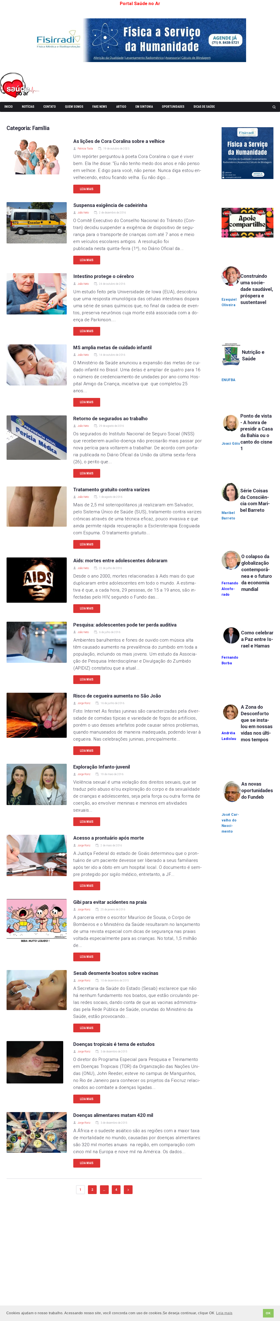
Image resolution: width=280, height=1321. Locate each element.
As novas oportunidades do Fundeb (257, 790)
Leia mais (87, 189)
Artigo (121, 106)
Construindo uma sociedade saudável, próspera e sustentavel (256, 289)
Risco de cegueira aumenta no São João (117, 696)
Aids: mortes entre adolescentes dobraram (120, 560)
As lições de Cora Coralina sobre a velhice (119, 141)
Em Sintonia (144, 106)
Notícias (28, 106)
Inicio (8, 106)
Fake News (99, 106)
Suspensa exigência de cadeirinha (110, 205)
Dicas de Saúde (204, 106)
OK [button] (268, 1313)
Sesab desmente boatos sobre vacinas (115, 973)
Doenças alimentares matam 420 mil (113, 1115)
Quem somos (74, 106)
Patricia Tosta (85, 148)
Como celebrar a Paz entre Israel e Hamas (257, 639)
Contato (49, 106)
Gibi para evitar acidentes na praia (110, 902)
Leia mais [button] (224, 1313)
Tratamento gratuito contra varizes (111, 489)
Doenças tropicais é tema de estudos (114, 1044)
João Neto (83, 212)
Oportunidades (173, 106)
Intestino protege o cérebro (103, 276)
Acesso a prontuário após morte (108, 838)
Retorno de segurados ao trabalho (110, 418)
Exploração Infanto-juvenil (101, 767)
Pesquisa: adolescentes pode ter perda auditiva (125, 625)
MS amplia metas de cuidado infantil (112, 347)
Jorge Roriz (84, 703)
